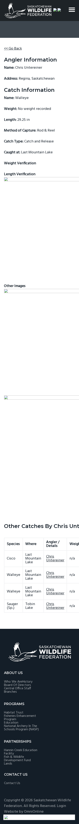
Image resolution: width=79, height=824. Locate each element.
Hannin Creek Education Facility (20, 752)
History (27, 681)
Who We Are (13, 681)
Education (11, 722)
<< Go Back (13, 49)
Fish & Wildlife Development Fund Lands (17, 760)
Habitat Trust (13, 712)
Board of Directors (17, 685)
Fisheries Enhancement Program (20, 717)
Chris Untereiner (55, 558)
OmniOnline (34, 812)
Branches (10, 692)
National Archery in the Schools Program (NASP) (21, 727)
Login (61, 806)
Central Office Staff (17, 688)
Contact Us (12, 783)
